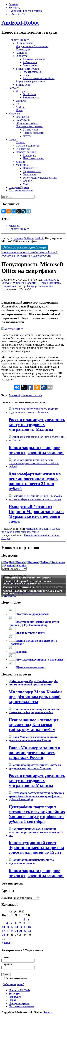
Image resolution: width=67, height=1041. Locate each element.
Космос (20, 142)
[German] (31, 562)
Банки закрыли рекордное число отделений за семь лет (36, 873)
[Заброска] (12, 651)
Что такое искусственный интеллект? (40, 659)
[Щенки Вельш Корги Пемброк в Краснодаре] (12, 640)
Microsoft (14, 225)
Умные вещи (23, 84)
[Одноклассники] (8, 211)
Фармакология (32, 171)
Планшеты (22, 116)
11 (7, 926)
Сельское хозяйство (27, 145)
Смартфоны (23, 119)
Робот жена (30, 62)
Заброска (21, 651)
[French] (19, 562)
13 (16, 926)
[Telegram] (28, 211)
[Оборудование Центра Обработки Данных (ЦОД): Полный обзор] (12, 621)
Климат (20, 161)
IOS (18, 103)
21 (20, 930)
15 (25, 926)
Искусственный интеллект (32, 46)
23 (29, 930)
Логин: (5, 957)
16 (29, 926)
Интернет (22, 91)
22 (25, 930)
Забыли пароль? (13, 984)
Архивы (6, 897)
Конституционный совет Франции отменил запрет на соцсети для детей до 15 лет (36, 847)
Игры (19, 110)
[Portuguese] (57, 562)
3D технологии (25, 43)
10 (3, 926)
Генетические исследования (40, 177)
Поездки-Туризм (19, 187)
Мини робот (30, 65)
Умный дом (23, 49)
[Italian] (43, 562)
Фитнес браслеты (33, 132)
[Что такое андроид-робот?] (12, 613)
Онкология (29, 174)
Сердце (27, 180)
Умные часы (30, 129)
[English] (7, 562)
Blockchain (29, 94)
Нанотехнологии (33, 158)
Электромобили (32, 71)
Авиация (21, 52)
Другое (27, 135)
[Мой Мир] (13, 211)
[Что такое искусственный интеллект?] (12, 659)
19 (12, 930)
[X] (18, 211)
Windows (21, 100)
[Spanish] (20, 565)
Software (14, 87)
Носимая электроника (29, 126)
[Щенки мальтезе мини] (12, 667)
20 (16, 930)
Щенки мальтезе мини (30, 667)
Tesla (26, 75)
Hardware (14, 113)
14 (20, 926)
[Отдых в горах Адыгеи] (12, 632)
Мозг (26, 184)
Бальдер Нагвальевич (40, 286)
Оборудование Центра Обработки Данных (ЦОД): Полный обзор (34, 623)
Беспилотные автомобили (38, 78)
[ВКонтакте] (3, 211)
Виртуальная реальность (31, 81)
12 (12, 926)
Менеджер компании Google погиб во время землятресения (30, 530)
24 (3, 934)
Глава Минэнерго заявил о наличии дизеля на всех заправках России (34, 752)
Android (20, 107)
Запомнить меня (16, 978)
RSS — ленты (17, 13)
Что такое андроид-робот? (32, 613)
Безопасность (31, 97)
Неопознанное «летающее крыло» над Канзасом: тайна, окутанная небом (34, 725)
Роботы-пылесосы (34, 59)
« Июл (6, 942)
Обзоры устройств (27, 123)
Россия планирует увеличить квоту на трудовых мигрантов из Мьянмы (37, 780)
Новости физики (26, 151)
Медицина (22, 164)
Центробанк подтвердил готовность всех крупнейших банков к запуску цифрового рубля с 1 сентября (37, 814)
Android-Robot (20, 22)
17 (3, 930)
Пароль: (6, 964)
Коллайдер (29, 155)
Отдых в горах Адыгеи (30, 632)
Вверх (48, 1012)
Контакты (15, 7)
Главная (13, 4)
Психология (30, 167)
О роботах (22, 55)
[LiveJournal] (23, 211)
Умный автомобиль (27, 68)
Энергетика (23, 148)
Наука (12, 139)
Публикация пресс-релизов (25, 10)
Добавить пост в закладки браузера (24, 247)
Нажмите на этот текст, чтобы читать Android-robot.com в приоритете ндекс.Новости (29, 254)
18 (7, 930)
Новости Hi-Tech (19, 39)
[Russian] (7, 565)
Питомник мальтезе (21, 190)
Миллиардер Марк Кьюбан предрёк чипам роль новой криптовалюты (35, 697)
